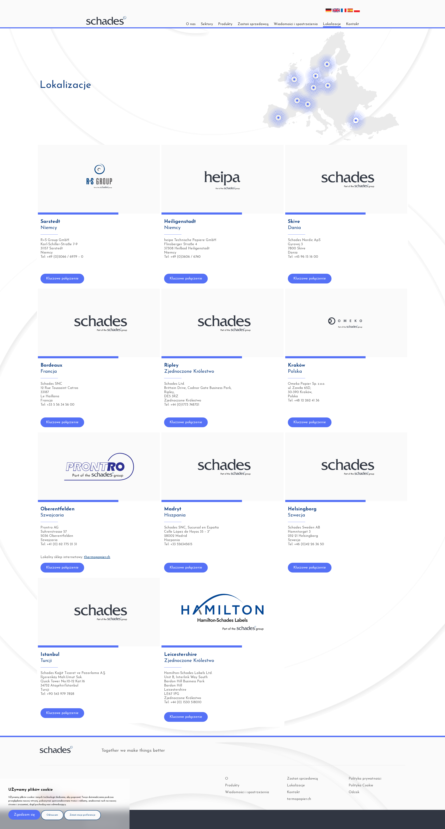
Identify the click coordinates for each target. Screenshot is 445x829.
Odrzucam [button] (52, 815)
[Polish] (357, 10)
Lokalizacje (332, 24)
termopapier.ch (299, 799)
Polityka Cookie (361, 785)
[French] (343, 10)
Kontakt (352, 24)
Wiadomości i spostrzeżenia (296, 24)
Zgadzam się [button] (24, 814)
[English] (336, 10)
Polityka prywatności (365, 778)
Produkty (225, 24)
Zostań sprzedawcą (253, 24)
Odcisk (354, 792)
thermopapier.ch (97, 557)
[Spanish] (350, 10)
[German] (328, 10)
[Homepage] (106, 20)
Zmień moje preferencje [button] (82, 815)
